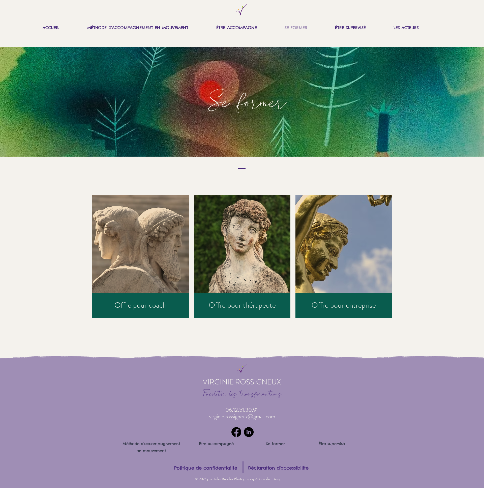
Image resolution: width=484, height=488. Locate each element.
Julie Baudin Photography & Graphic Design (249, 479)
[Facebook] (236, 432)
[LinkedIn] (249, 432)
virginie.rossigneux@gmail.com (242, 416)
